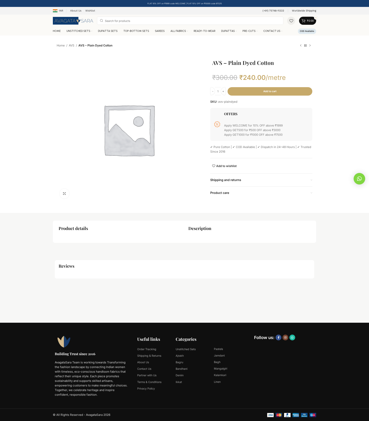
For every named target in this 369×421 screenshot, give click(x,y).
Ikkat (179, 382)
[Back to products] (305, 45)
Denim (180, 375)
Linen (217, 381)
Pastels (218, 349)
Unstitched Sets (186, 349)
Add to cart (270, 91)
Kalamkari (220, 375)
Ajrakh (180, 355)
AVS (71, 45)
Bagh (217, 362)
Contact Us (144, 368)
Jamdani (219, 355)
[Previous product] (300, 45)
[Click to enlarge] (64, 193)
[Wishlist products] (291, 21)
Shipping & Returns (149, 355)
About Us (143, 362)
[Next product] (310, 45)
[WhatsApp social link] (292, 337)
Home (61, 45)
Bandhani (181, 368)
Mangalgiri (220, 368)
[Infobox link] (273, 10)
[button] (359, 178)
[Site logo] (73, 20)
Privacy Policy (146, 388)
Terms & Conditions (149, 382)
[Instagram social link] (285, 337)
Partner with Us (146, 375)
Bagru (179, 362)
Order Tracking (146, 349)
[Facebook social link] (278, 337)
